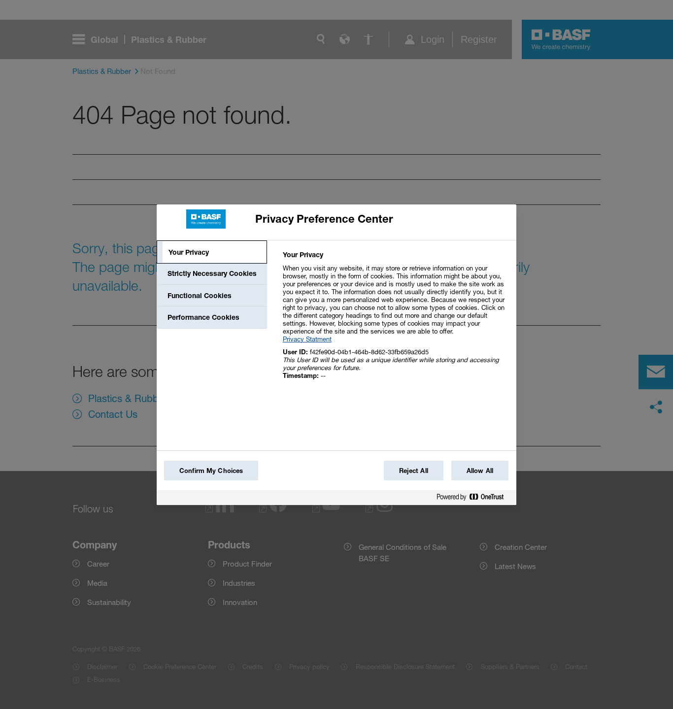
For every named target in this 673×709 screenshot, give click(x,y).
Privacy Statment (307, 339)
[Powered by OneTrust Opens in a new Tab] (474, 499)
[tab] (212, 252)
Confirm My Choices (211, 470)
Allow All (480, 470)
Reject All (413, 470)
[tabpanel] (395, 320)
